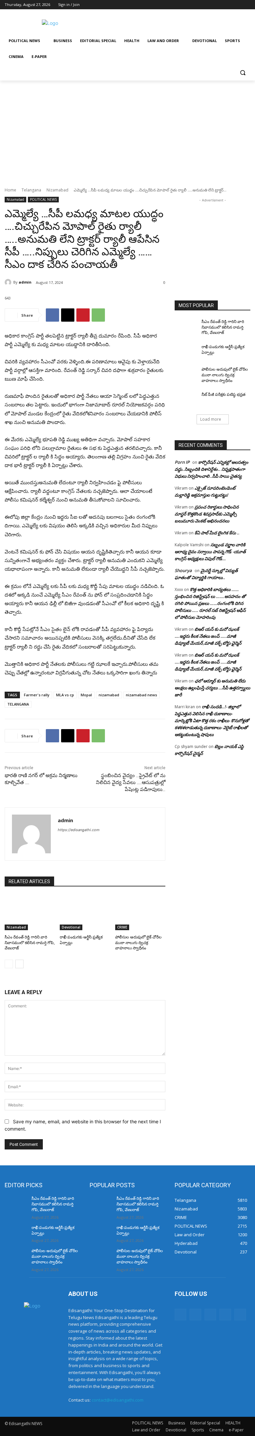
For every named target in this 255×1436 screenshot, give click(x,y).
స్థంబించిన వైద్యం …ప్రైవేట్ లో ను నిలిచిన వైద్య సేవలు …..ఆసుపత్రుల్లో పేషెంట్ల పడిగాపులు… (130, 782)
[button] (242, 72)
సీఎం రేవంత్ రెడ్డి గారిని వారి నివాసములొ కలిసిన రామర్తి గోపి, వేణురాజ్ (30, 943)
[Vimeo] (237, 5)
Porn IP (182, 462)
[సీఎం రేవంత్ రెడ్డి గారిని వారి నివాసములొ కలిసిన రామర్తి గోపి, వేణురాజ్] (30, 912)
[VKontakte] (240, 1314)
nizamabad (109, 694)
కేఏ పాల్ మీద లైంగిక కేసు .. (217, 533)
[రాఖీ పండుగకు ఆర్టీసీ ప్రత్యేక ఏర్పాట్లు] (85, 912)
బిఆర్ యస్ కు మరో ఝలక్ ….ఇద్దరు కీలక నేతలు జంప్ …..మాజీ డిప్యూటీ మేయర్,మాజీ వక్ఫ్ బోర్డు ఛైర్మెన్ (208, 636)
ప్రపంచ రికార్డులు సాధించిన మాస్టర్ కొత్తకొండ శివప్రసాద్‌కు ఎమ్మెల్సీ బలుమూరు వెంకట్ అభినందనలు (207, 514)
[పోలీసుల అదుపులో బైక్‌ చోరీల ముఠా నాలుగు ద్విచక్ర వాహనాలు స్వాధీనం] (140, 912)
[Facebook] (209, 5)
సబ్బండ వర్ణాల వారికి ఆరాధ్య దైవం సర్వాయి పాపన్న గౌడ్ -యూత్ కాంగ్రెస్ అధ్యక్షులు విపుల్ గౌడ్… (210, 551)
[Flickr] (210, 1314)
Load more (210, 419)
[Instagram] (219, 5)
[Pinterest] (83, 315)
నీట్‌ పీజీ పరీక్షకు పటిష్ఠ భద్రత (223, 394)
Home (10, 190)
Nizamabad (57, 190)
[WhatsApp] (98, 315)
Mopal (86, 694)
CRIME (122, 927)
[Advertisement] (172, 22)
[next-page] (19, 964)
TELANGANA (18, 704)
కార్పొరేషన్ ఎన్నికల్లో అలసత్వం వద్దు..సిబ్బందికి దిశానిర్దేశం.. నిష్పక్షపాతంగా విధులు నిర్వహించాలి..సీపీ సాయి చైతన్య (211, 469)
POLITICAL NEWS (43, 199)
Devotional (71, 927)
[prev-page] (9, 964)
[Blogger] (180, 1314)
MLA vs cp (65, 694)
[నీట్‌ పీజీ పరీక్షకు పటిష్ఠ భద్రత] (186, 400)
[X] (228, 5)
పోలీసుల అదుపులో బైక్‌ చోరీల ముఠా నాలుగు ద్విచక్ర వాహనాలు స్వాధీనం (138, 943)
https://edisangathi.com (79, 829)
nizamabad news (141, 694)
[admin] (9, 282)
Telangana (31, 190)
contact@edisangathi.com (117, 1400)
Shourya (183, 570)
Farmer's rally (36, 694)
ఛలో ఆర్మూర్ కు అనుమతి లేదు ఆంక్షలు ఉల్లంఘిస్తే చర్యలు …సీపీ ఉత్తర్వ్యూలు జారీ (212, 688)
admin (25, 282)
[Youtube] (246, 5)
